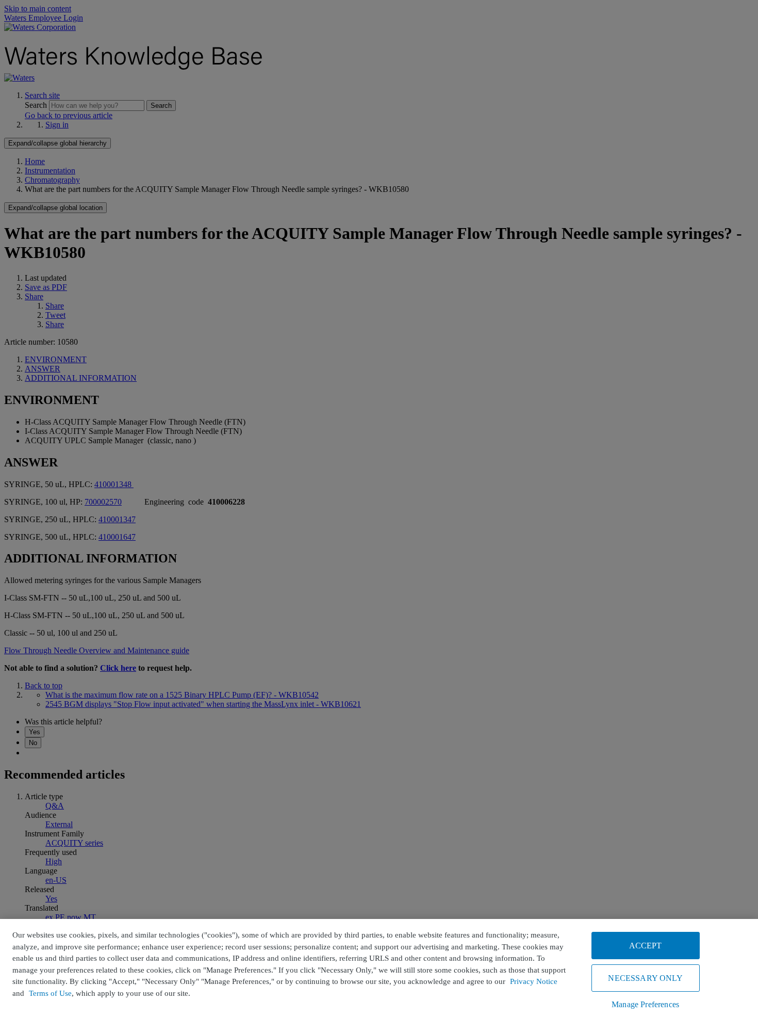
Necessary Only (645, 978)
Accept (645, 945)
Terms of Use (50, 993)
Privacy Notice (533, 981)
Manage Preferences (645, 1004)
